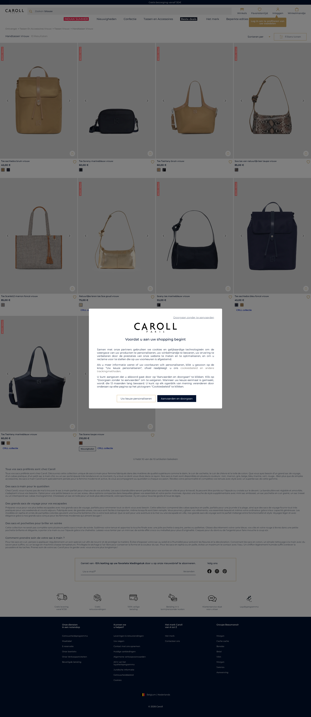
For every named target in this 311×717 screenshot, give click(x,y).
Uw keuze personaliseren (136, 398)
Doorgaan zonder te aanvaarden (193, 317)
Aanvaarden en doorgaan (177, 398)
